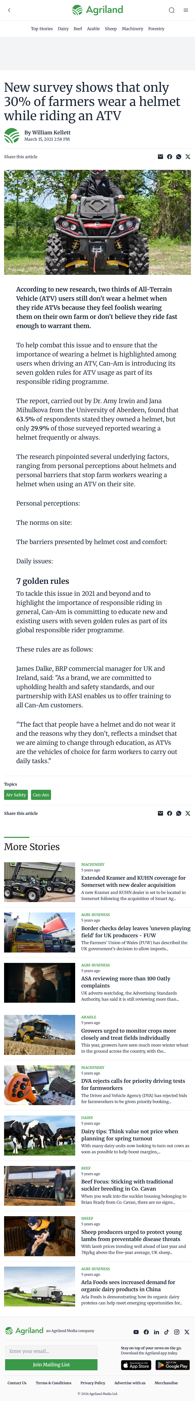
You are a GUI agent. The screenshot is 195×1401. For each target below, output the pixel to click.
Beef (78, 28)
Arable (93, 28)
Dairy (63, 28)
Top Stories (42, 28)
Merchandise (166, 1383)
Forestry (156, 28)
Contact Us (17, 1383)
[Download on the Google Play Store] (172, 1365)
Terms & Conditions (53, 1383)
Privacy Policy (92, 1383)
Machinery (132, 28)
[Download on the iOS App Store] (136, 1365)
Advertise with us (130, 1383)
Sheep (111, 28)
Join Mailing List (51, 1365)
